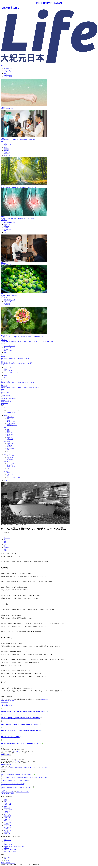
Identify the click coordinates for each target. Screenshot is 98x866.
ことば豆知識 (7, 301)
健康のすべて (7, 144)
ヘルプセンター (16, 751)
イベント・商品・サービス (11, 372)
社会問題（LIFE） (12, 425)
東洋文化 (6, 226)
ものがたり (7, 224)
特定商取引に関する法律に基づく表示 (14, 846)
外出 (5, 541)
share (2, 403)
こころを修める (8, 76)
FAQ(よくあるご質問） (10, 851)
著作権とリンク (8, 844)
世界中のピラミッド (6, 392)
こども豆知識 (10, 456)
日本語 (5, 800)
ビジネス (6, 841)
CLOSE (3, 407)
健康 (5, 427)
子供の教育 (7, 304)
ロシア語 (6, 824)
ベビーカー (7, 538)
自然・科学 (7, 462)
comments (5, 403)
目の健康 (6, 153)
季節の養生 (7, 152)
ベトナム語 (7, 808)
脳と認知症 (7, 150)
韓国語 (5, 806)
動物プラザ (7, 369)
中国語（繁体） (8, 804)
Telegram (52, 767)
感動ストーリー (8, 73)
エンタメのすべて (8, 367)
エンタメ (6, 471)
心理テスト (10, 474)
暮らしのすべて (8, 68)
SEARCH (3, 404)
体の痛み (3, 216)
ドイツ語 (6, 812)
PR (4, 377)
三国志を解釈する (5, 395)
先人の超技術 (7, 229)
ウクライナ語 (7, 825)
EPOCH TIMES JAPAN (10, 412)
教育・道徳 (4, 335)
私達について (7, 840)
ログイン (9, 754)
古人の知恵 (7, 303)
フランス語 (7, 811)
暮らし (5, 415)
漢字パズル (7, 375)
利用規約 (6, 848)
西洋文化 (6, 227)
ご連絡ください (45, 699)
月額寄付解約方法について (8, 863)
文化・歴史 (7, 441)
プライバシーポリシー (10, 849)
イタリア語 (7, 817)
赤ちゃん (6, 550)
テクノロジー (7, 347)
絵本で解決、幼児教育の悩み (9, 398)
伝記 (5, 232)
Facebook (32, 767)
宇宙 (5, 352)
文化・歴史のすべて (9, 222)
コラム (5, 480)
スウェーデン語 (8, 820)
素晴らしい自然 (8, 350)
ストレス (3, 186)
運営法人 (6, 843)
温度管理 (6, 547)
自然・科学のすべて (9, 346)
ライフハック (7, 71)
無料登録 (3, 754)
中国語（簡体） (8, 803)
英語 (5, 801)
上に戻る (3, 790)
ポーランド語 (7, 822)
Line (43, 767)
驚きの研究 (7, 349)
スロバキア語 (7, 830)
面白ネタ (6, 374)
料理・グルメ (7, 70)
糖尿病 (5, 147)
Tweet (36, 767)
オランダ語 (7, 819)
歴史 (5, 230)
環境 (5, 549)
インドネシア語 (8, 809)
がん (5, 145)
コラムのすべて (5, 400)
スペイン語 (7, 814)
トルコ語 (6, 832)
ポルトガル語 (7, 816)
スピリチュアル (8, 75)
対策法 (5, 542)
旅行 (8, 476)
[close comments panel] (1, 746)
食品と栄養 (7, 155)
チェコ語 (6, 828)
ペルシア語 (7, 833)
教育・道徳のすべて (9, 300)
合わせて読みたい (6, 705)
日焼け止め (7, 544)
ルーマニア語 (7, 827)
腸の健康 (6, 149)
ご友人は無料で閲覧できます (18, 767)
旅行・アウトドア (8, 370)
